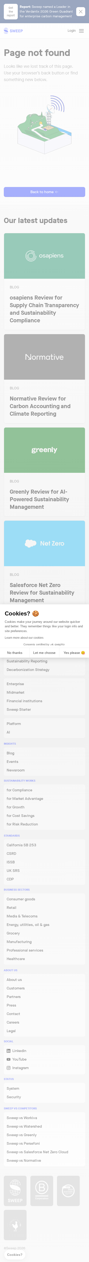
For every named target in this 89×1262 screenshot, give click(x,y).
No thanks (14, 653)
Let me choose (44, 653)
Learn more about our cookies (24, 637)
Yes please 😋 (74, 653)
